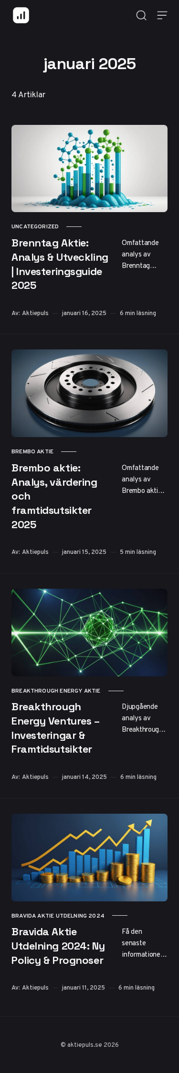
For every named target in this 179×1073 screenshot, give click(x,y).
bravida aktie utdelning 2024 (58, 915)
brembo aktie (32, 451)
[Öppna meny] (162, 15)
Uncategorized (35, 226)
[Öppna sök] (141, 15)
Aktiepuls (35, 312)
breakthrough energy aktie (56, 690)
